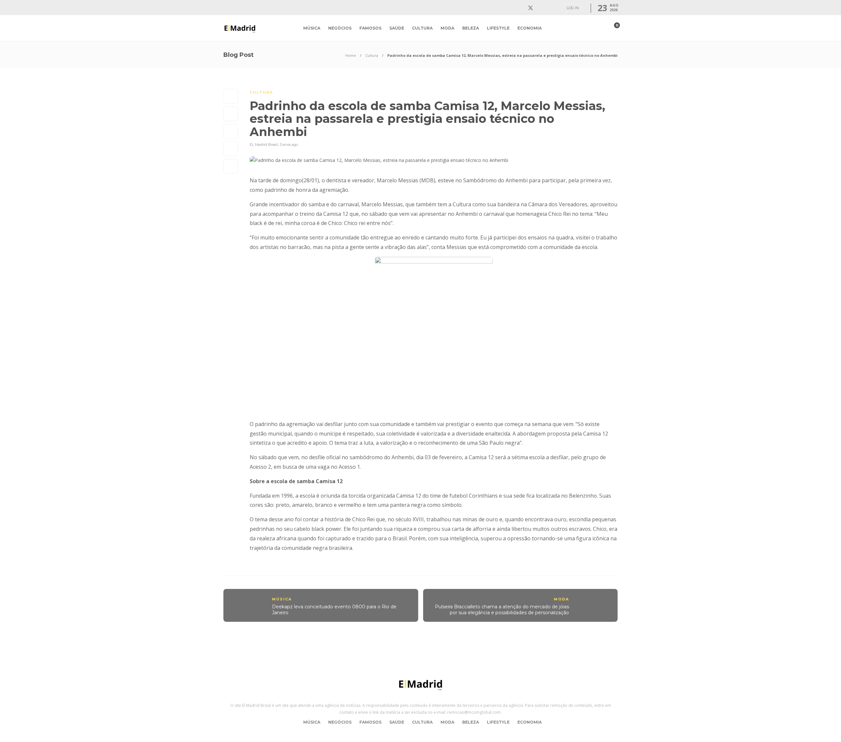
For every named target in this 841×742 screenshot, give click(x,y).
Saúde (396, 28)
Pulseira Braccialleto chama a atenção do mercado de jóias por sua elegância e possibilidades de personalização (502, 610)
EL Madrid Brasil (264, 144)
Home (350, 55)
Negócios (340, 28)
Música (311, 28)
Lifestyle (498, 28)
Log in (573, 8)
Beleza (470, 28)
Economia (529, 28)
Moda (447, 28)
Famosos (370, 28)
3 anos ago (289, 144)
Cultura (422, 28)
